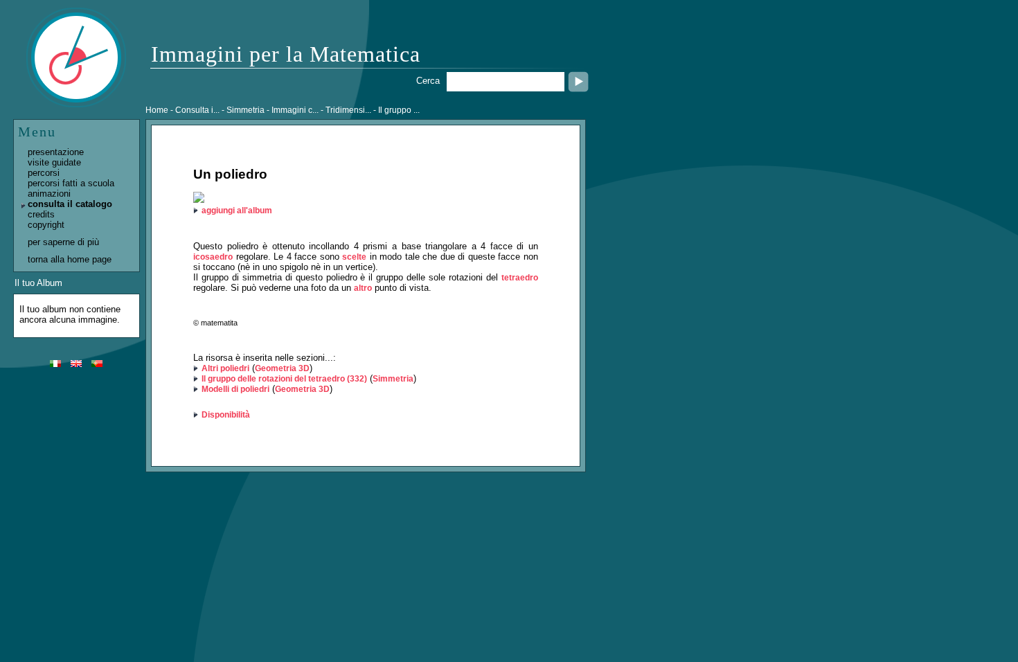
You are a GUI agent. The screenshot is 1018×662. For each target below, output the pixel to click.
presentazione (56, 152)
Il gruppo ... (399, 110)
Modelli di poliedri (235, 389)
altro (363, 288)
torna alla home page (69, 259)
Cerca (428, 80)
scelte (354, 257)
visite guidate (54, 162)
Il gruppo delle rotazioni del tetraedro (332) (284, 379)
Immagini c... (295, 110)
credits (41, 214)
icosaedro (213, 257)
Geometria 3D (282, 368)
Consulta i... (197, 110)
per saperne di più (63, 242)
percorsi (44, 173)
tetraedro (519, 278)
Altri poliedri (225, 368)
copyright (46, 225)
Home (156, 110)
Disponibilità (226, 415)
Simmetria (393, 379)
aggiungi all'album (237, 210)
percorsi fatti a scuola (71, 183)
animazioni (49, 193)
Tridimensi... (348, 110)
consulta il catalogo (70, 204)
